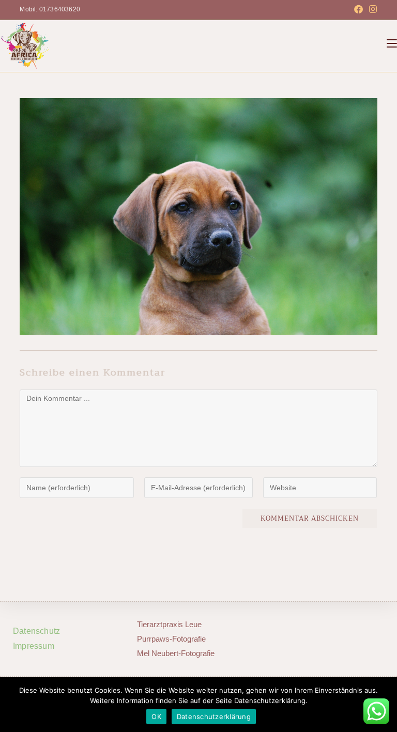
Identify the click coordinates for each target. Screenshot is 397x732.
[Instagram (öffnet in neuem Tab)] (371, 10)
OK (156, 716)
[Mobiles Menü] (392, 43)
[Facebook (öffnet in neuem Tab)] (358, 10)
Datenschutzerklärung (214, 716)
